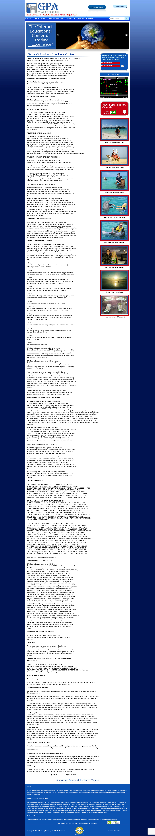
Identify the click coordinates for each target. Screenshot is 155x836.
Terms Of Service (83, 823)
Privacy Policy (93, 823)
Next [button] (126, 35)
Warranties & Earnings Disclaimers (68, 823)
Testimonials (80, 18)
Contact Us (91, 18)
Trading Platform (40, 18)
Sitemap (110, 831)
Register (69, 18)
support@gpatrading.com (48, 557)
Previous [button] (58, 35)
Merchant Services (79, 834)
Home (29, 18)
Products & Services (56, 18)
